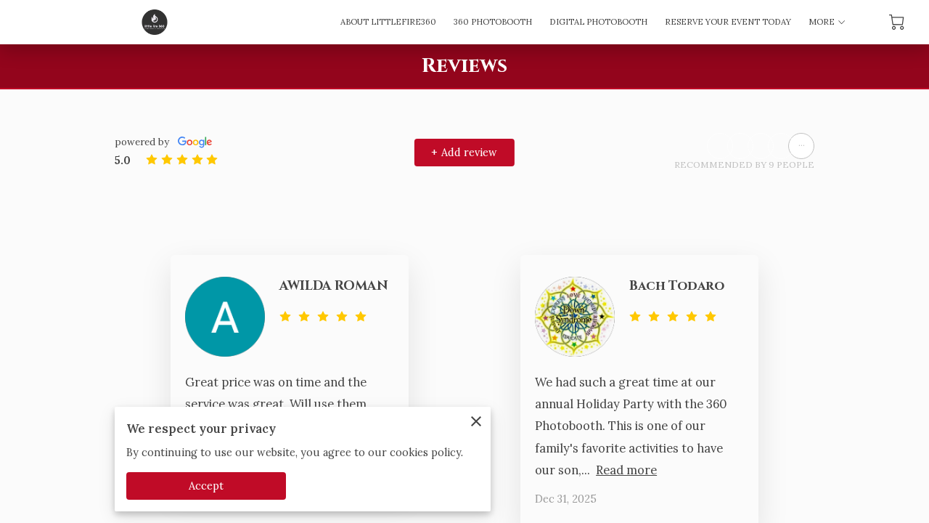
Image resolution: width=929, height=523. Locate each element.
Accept (206, 485)
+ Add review (464, 152)
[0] (896, 22)
